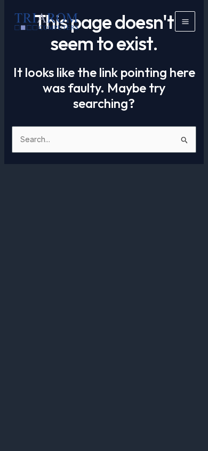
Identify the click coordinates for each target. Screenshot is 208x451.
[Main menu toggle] (185, 21)
